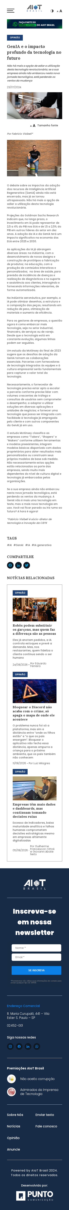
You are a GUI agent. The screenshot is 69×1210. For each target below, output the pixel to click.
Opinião (13, 1138)
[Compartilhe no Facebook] (10, 565)
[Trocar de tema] (52, 10)
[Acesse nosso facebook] (19, 1046)
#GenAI (18, 545)
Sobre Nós (15, 1115)
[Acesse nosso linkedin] (28, 1046)
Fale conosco (46, 1126)
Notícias (13, 1126)
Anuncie (13, 1149)
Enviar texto (45, 1115)
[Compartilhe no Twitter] (26, 565)
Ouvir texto (19, 125)
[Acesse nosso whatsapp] (36, 1046)
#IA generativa (42, 545)
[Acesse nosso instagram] (10, 1046)
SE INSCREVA (36, 970)
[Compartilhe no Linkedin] (18, 565)
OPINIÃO (15, 37)
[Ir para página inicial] (34, 9)
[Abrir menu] (10, 11)
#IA (27, 545)
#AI (9, 545)
